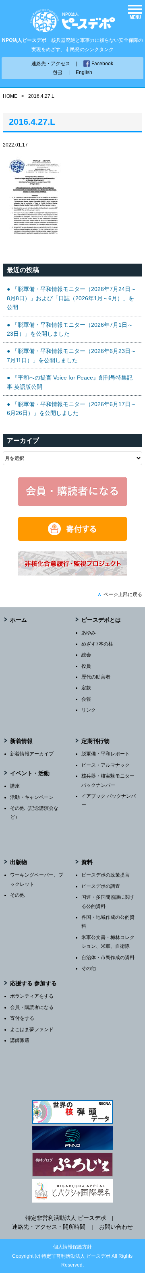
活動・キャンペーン (32, 797)
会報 (86, 699)
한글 (57, 72)
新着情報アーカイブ (32, 754)
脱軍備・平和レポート (105, 754)
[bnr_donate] (72, 539)
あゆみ (88, 632)
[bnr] (72, 573)
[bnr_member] (72, 504)
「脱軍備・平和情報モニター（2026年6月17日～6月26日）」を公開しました (71, 408)
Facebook (102, 63)
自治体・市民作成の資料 (108, 957)
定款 (86, 688)
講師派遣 (19, 1040)
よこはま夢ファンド (32, 1029)
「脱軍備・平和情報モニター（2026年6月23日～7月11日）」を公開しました (71, 355)
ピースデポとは (101, 620)
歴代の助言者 (95, 677)
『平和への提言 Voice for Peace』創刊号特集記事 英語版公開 (70, 382)
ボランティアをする (32, 996)
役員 (86, 666)
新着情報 (21, 741)
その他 (17, 895)
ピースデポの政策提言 (105, 875)
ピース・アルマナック (105, 765)
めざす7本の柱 (97, 644)
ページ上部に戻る (119, 594)
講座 (15, 786)
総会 (86, 655)
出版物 (18, 862)
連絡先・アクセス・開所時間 (48, 1226)
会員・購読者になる (32, 1007)
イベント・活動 (30, 773)
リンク (88, 710)
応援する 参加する (33, 983)
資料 (87, 862)
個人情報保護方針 (72, 1247)
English (84, 72)
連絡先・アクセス (50, 63)
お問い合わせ (116, 1226)
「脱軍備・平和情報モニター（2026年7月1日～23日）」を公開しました (70, 329)
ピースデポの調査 (100, 886)
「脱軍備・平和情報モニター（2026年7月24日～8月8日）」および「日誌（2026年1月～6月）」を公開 (71, 298)
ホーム (18, 620)
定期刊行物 (95, 741)
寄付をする (22, 1018)
